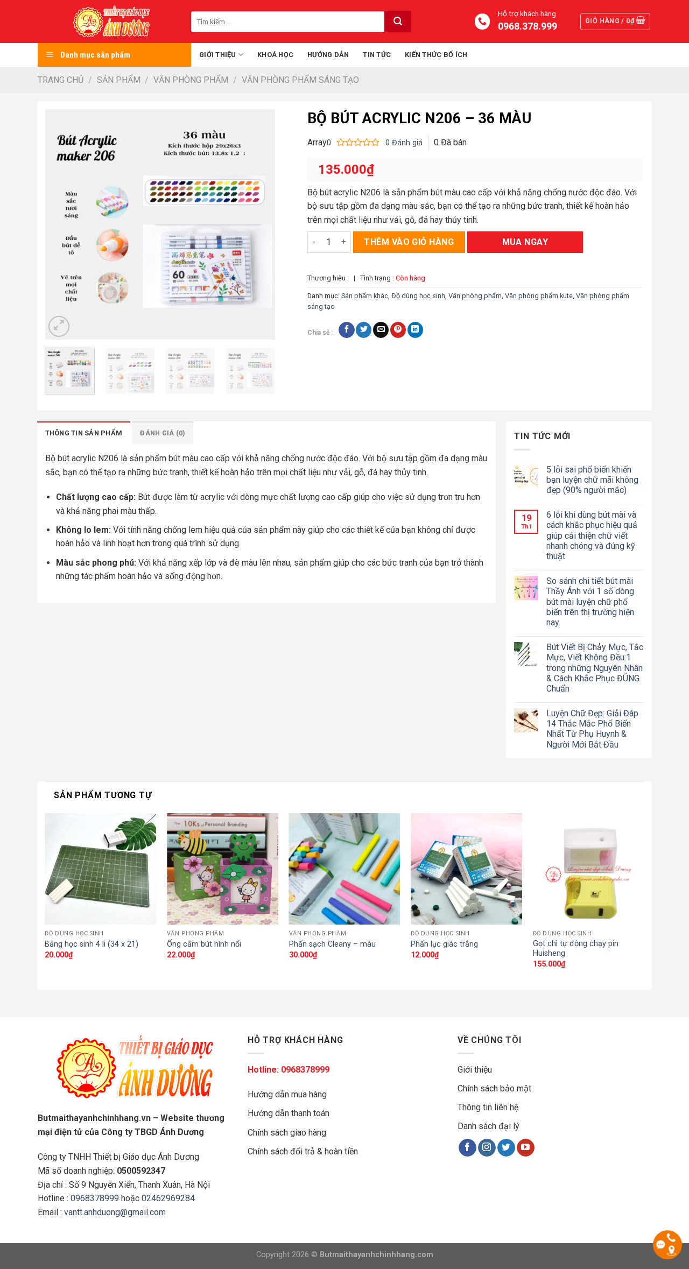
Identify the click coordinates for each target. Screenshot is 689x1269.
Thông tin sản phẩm (84, 433)
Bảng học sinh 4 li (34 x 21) (91, 944)
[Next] (256, 224)
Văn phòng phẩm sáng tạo (300, 80)
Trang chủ (60, 80)
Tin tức (377, 55)
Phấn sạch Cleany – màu (332, 944)
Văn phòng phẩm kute (539, 296)
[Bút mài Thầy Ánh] (114, 21)
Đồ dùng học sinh (418, 296)
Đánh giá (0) (162, 433)
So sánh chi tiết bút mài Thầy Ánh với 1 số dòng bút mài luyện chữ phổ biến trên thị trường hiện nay (590, 602)
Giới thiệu (217, 55)
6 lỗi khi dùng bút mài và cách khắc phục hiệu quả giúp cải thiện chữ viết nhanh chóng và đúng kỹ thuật (591, 535)
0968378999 (95, 1198)
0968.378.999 (527, 26)
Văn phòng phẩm (190, 80)
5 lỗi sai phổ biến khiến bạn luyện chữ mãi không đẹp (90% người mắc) (592, 479)
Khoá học (275, 55)
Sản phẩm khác (364, 296)
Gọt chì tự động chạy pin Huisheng (575, 948)
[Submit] (397, 21)
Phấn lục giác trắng (444, 944)
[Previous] (63, 224)
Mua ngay (525, 242)
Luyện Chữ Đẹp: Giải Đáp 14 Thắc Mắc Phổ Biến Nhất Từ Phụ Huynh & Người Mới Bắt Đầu (592, 729)
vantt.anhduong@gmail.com (115, 1212)
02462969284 (168, 1198)
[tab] (84, 432)
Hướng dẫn (328, 55)
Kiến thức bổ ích (436, 55)
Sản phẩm (118, 80)
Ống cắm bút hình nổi (204, 944)
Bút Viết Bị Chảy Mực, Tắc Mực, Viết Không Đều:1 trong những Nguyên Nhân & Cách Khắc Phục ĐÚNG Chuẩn (594, 668)
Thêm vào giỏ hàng (409, 242)
